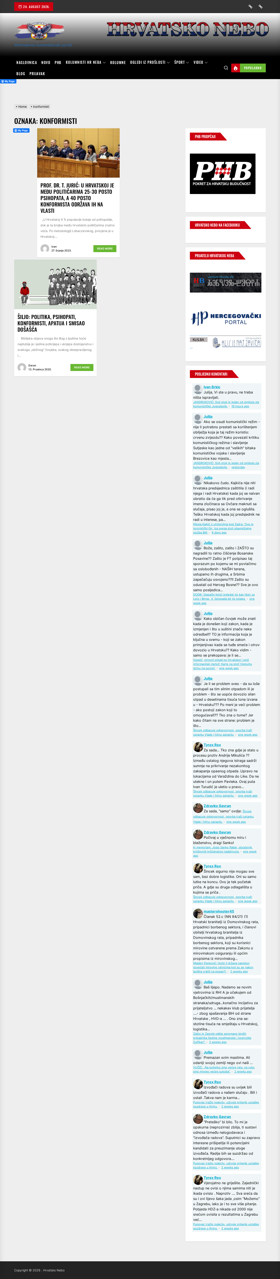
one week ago (229, 668)
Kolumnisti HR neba (84, 62)
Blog (20, 73)
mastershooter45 (219, 911)
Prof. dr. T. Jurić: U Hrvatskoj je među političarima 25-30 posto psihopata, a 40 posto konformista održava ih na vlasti (77, 197)
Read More (105, 248)
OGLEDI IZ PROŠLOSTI (148, 62)
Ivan (54, 246)
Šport (179, 62)
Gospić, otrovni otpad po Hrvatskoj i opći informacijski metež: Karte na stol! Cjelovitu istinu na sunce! (222, 664)
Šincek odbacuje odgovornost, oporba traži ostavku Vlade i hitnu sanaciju (223, 816)
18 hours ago (240, 406)
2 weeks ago (239, 971)
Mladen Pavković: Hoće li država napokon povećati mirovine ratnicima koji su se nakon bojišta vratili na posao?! (223, 967)
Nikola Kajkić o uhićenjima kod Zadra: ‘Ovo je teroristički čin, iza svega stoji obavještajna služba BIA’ (223, 528)
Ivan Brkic (212, 387)
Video (198, 62)
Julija (208, 416)
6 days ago (219, 532)
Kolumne (118, 62)
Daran (32, 365)
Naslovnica (26, 62)
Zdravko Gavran (217, 806)
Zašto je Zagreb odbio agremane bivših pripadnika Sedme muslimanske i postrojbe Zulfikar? (222, 1038)
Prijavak (37, 73)
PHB (58, 62)
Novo (45, 62)
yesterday (238, 467)
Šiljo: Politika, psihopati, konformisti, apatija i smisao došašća (51, 323)
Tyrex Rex (212, 745)
